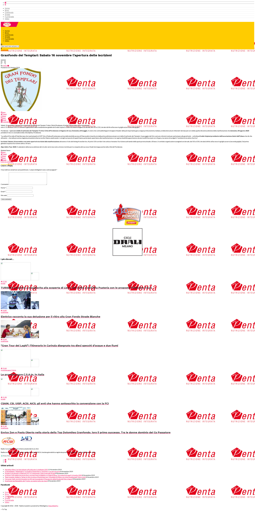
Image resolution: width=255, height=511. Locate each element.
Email (3, 191)
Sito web (4, 195)
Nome (3, 188)
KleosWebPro (53, 506)
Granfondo (9, 12)
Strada (7, 15)
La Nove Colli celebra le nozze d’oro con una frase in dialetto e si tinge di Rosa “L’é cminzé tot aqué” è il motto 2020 (43, 475)
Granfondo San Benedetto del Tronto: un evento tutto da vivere (26, 481)
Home (7, 8)
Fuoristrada (9, 17)
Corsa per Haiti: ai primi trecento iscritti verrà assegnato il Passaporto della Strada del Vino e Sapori (38, 479)
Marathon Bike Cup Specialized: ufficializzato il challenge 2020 (26, 469)
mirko (5, 66)
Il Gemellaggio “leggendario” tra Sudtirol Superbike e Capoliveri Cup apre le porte (32, 471)
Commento (4, 184)
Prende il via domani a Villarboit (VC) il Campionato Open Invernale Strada (30, 473)
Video (7, 19)
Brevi (7, 10)
